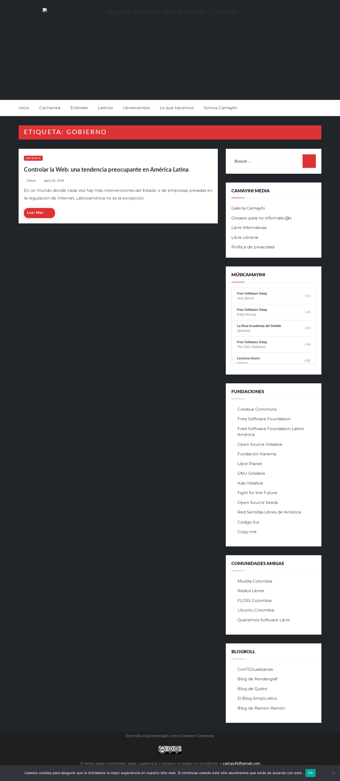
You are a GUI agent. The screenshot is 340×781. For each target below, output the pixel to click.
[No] (333, 773)
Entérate (79, 107)
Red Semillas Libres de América (269, 512)
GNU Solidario (251, 473)
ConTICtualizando (255, 669)
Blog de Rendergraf (257, 678)
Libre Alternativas (248, 227)
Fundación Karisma (256, 453)
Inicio (24, 107)
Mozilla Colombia (254, 581)
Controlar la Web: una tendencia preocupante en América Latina (106, 170)
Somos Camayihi (220, 107)
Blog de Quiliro (252, 688)
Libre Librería (244, 237)
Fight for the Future (257, 492)
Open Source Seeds (257, 502)
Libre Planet (249, 463)
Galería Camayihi (248, 208)
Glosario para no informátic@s (261, 217)
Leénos (105, 107)
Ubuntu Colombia (255, 610)
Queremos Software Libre (263, 619)
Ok (310, 773)
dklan (31, 180)
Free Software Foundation (264, 418)
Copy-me (247, 531)
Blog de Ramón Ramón (261, 708)
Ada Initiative (250, 483)
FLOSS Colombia (254, 600)
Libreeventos (136, 107)
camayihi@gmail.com (241, 763)
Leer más (35, 213)
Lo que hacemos (177, 107)
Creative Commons (257, 409)
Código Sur (248, 522)
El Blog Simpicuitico (257, 698)
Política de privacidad (252, 246)
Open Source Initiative (259, 444)
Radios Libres (250, 590)
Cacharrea (49, 107)
